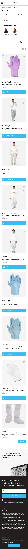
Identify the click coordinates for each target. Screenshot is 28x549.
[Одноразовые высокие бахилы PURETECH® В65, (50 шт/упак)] (14, 423)
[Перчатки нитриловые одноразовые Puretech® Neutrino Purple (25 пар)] (14, 73)
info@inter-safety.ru (6, 537)
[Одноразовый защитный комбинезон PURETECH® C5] (14, 205)
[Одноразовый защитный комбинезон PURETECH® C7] (14, 248)
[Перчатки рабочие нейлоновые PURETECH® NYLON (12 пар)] (14, 379)
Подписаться (14, 495)
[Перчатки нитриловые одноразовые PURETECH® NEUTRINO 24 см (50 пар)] (14, 292)
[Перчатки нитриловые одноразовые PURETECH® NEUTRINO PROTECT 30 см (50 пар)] (14, 336)
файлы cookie (12, 540)
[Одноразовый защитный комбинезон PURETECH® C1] (14, 117)
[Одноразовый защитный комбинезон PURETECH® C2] (14, 161)
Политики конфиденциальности (12, 502)
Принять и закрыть (14, 545)
